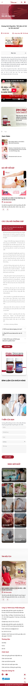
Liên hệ (3, 648)
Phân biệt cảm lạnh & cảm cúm (15, 156)
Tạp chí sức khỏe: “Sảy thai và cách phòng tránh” (7, 539)
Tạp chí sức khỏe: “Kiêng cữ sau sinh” (20, 525)
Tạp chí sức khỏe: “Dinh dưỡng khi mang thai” (20, 495)
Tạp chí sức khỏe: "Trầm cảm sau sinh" (20, 540)
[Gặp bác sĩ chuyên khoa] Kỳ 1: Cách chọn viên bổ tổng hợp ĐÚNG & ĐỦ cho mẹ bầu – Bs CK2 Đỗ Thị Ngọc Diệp (17, 149)
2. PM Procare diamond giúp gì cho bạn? (12, 329)
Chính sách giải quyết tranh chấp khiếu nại (12, 655)
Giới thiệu (4, 643)
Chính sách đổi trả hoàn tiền (8, 661)
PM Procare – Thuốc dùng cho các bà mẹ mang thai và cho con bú (13, 480)
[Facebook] (3, 674)
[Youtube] (6, 674)
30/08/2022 (8, 202)
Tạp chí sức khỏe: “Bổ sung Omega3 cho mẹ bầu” (7, 494)
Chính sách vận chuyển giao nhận (10, 664)
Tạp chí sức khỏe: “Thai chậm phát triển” (7, 525)
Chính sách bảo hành (7, 658)
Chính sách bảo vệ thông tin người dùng (11, 667)
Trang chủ (4, 14)
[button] (2, 2)
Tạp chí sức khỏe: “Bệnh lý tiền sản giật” (20, 510)
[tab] (14, 228)
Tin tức (3, 645)
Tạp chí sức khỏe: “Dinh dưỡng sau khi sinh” (7, 510)
